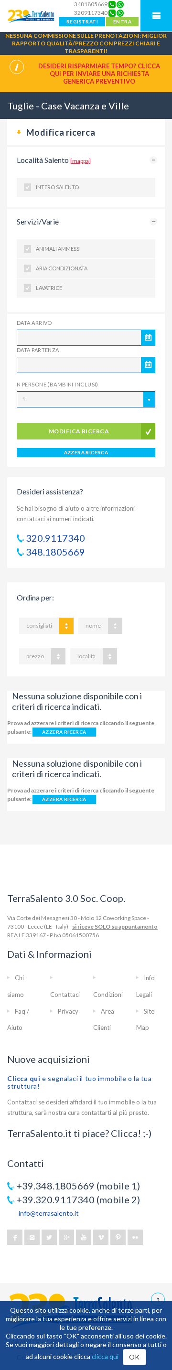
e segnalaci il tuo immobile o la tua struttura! (79, 1082)
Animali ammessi (58, 249)
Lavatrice (49, 288)
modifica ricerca (79, 431)
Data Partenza (38, 350)
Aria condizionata (61, 268)
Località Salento (54, 159)
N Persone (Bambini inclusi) (57, 384)
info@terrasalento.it (49, 1213)
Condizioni (108, 994)
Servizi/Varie (38, 221)
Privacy (68, 1011)
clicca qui (105, 1356)
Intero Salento (57, 187)
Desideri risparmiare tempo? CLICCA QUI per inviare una (99, 73)
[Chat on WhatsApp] (120, 4)
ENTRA (122, 21)
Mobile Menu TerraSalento (156, 16)
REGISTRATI (82, 21)
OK (134, 1357)
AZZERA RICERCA (86, 452)
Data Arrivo (34, 323)
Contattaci (65, 994)
